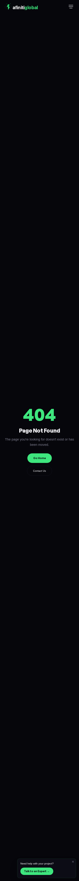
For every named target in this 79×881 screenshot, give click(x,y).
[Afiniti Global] (29, 6)
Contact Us (39, 470)
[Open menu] (71, 6)
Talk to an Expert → (37, 871)
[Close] (72, 861)
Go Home (39, 458)
